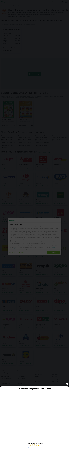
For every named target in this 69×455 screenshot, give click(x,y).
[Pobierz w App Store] (34, 449)
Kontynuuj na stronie (34, 453)
